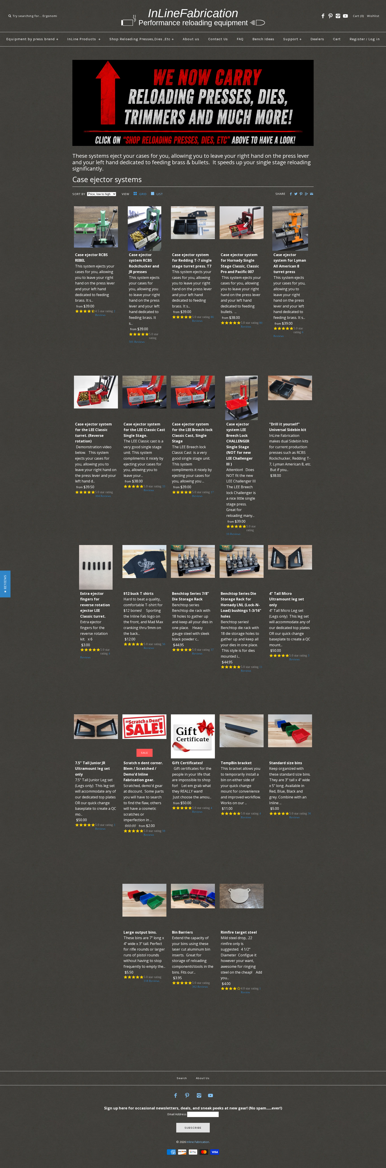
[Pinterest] (330, 16)
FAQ (240, 39)
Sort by (78, 194)
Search (182, 1078)
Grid (143, 194)
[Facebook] (323, 16)
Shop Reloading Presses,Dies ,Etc (141, 39)
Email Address (177, 1114)
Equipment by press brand (32, 39)
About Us (203, 1078)
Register (357, 39)
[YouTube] (345, 16)
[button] (5, 584)
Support (292, 39)
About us (191, 39)
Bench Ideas (263, 39)
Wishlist (373, 16)
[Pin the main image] (301, 194)
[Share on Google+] (306, 194)
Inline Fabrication (198, 1142)
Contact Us (218, 39)
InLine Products (84, 39)
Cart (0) (358, 16)
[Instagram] (338, 16)
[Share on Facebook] (291, 194)
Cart (337, 39)
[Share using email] (311, 194)
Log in (374, 39)
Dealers (317, 39)
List (160, 194)
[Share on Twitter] (296, 194)
